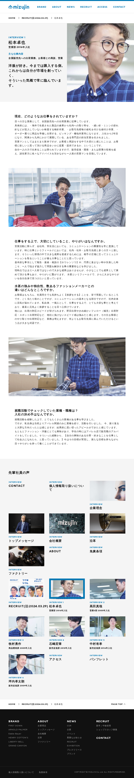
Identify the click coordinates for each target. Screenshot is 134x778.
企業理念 (42, 725)
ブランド (71, 753)
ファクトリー (44, 741)
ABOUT (56, 7)
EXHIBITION (73, 745)
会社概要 (42, 733)
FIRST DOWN (15, 725)
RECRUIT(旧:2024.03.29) (35, 18)
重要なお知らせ (74, 737)
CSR (69, 725)
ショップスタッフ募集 (106, 729)
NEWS (71, 7)
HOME (11, 18)
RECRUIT (86, 7)
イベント (71, 733)
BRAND (42, 7)
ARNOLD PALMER (17, 729)
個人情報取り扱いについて (21, 772)
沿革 (40, 737)
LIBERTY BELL (16, 741)
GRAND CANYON (17, 745)
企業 (69, 729)
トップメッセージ (46, 729)
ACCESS (102, 7)
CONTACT (119, 7)
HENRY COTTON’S (18, 737)
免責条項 (43, 772)
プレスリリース (74, 749)
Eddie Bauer (14, 733)
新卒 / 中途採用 (103, 725)
